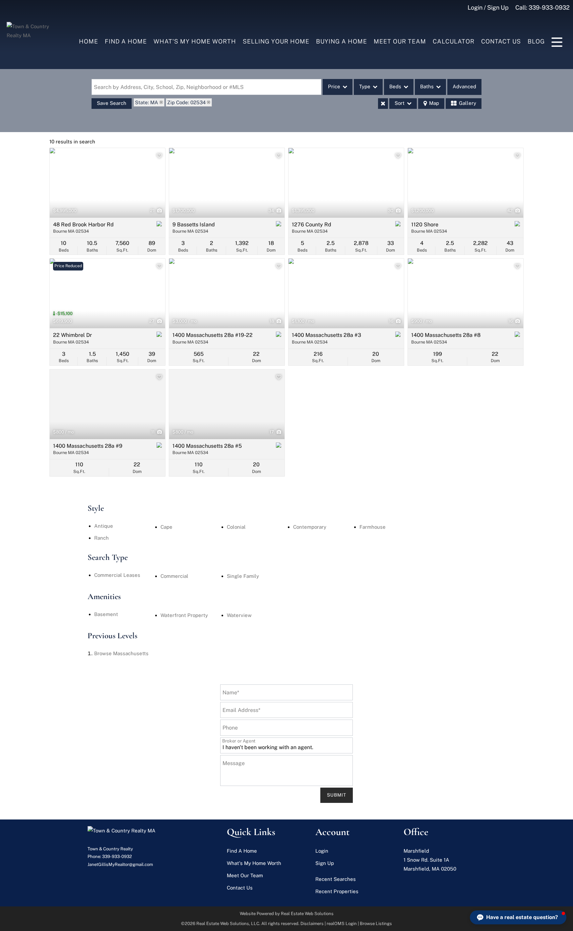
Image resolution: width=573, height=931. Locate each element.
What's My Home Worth (195, 41)
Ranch (101, 538)
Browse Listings (376, 923)
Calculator (454, 41)
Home (88, 41)
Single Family (243, 576)
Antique (103, 526)
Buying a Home (341, 41)
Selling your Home (276, 41)
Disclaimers (312, 923)
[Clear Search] (383, 103)
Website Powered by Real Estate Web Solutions (287, 913)
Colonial (236, 527)
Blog (536, 41)
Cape (166, 527)
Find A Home (126, 41)
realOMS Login (342, 923)
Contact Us (501, 41)
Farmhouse (372, 527)
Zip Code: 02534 (186, 102)
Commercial (174, 576)
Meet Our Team (400, 41)
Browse (121, 653)
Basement (106, 614)
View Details (107, 183)
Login (321, 851)
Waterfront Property (184, 615)
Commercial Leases (117, 575)
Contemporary (309, 527)
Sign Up (324, 863)
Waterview (239, 615)
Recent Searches (335, 879)
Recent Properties (336, 891)
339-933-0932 (549, 7)
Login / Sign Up (488, 7)
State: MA (146, 102)
